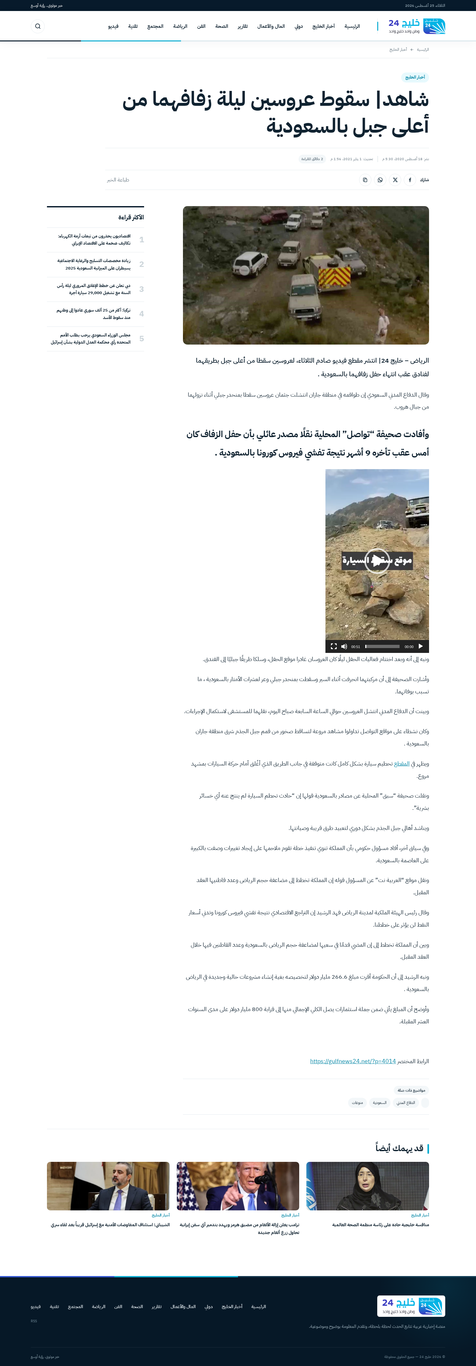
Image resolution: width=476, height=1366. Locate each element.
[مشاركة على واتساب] (380, 180)
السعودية (380, 1103)
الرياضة (180, 26)
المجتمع (155, 26)
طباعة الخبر (118, 180)
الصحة (221, 26)
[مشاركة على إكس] (395, 180)
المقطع (402, 763)
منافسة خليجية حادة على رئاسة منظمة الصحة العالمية (380, 1224)
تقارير (243, 26)
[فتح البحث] (38, 26)
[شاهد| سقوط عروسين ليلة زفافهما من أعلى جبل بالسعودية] (425, 1103)
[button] (377, 561)
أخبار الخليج (323, 26)
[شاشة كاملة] (334, 646)
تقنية (133, 26)
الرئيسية (352, 26)
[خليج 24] (411, 26)
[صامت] (344, 646)
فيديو (113, 26)
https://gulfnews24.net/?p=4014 (353, 1061)
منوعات (357, 1103)
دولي (299, 26)
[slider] (382, 646)
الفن (201, 26)
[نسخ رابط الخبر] (365, 180)
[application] (377, 561)
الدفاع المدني (406, 1103)
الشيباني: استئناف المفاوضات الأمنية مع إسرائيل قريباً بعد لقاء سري (110, 1224)
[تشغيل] (420, 646)
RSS (34, 1321)
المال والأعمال (271, 26)
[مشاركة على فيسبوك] (410, 180)
